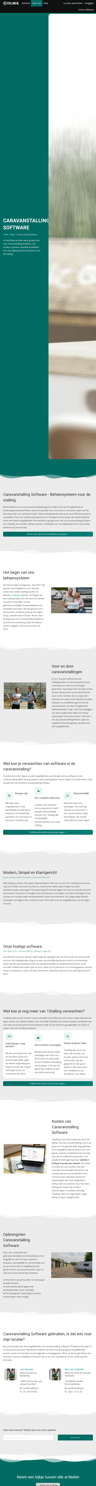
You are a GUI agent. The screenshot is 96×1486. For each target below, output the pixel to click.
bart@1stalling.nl (76, 1388)
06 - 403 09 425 (30, 1391)
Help (45, 3)
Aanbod (26, 3)
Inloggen (89, 3)
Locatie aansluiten (73, 3)
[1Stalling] (11, 3)
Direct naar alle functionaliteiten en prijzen (47, 534)
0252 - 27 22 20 (75, 1391)
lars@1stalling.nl (30, 1388)
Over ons (36, 3)
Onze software (86, 9)
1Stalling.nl (16, 595)
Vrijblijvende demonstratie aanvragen (47, 832)
